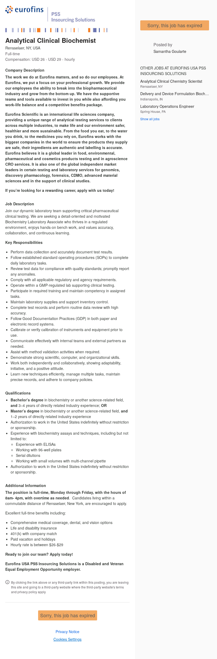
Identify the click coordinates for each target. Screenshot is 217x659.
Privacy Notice (67, 631)
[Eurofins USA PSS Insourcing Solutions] (56, 19)
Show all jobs (150, 119)
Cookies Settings (67, 639)
